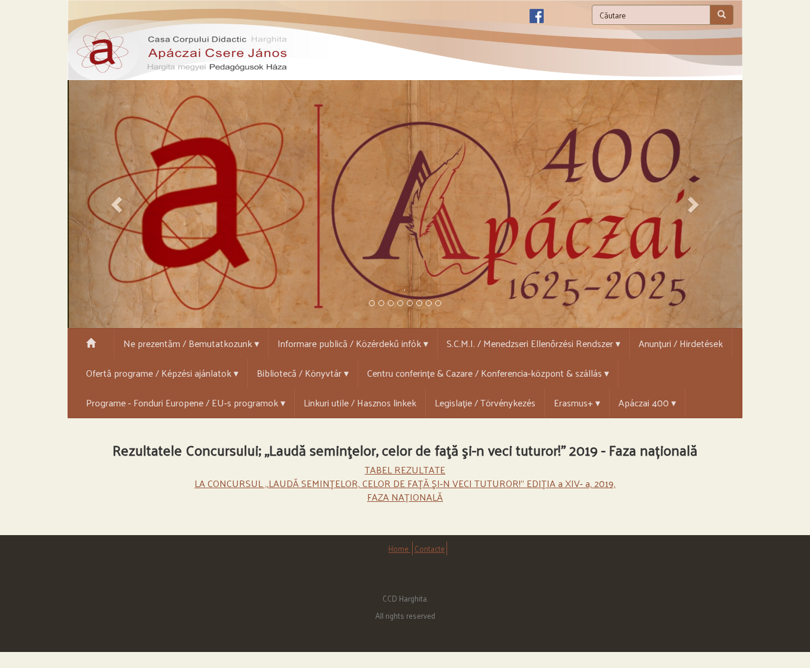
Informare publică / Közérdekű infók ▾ (353, 343)
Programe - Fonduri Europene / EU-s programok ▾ (185, 402)
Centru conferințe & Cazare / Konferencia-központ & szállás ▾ (488, 372)
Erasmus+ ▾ (577, 402)
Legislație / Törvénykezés (485, 402)
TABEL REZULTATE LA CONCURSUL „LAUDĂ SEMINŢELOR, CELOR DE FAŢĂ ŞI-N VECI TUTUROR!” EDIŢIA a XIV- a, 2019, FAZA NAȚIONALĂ (405, 483)
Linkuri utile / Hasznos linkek (360, 402)
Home (399, 548)
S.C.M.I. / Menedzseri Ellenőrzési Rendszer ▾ (533, 343)
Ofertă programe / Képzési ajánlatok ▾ (162, 372)
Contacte (429, 548)
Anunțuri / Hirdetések (681, 343)
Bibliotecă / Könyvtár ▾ (303, 372)
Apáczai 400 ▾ (647, 402)
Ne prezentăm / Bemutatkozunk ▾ (191, 343)
